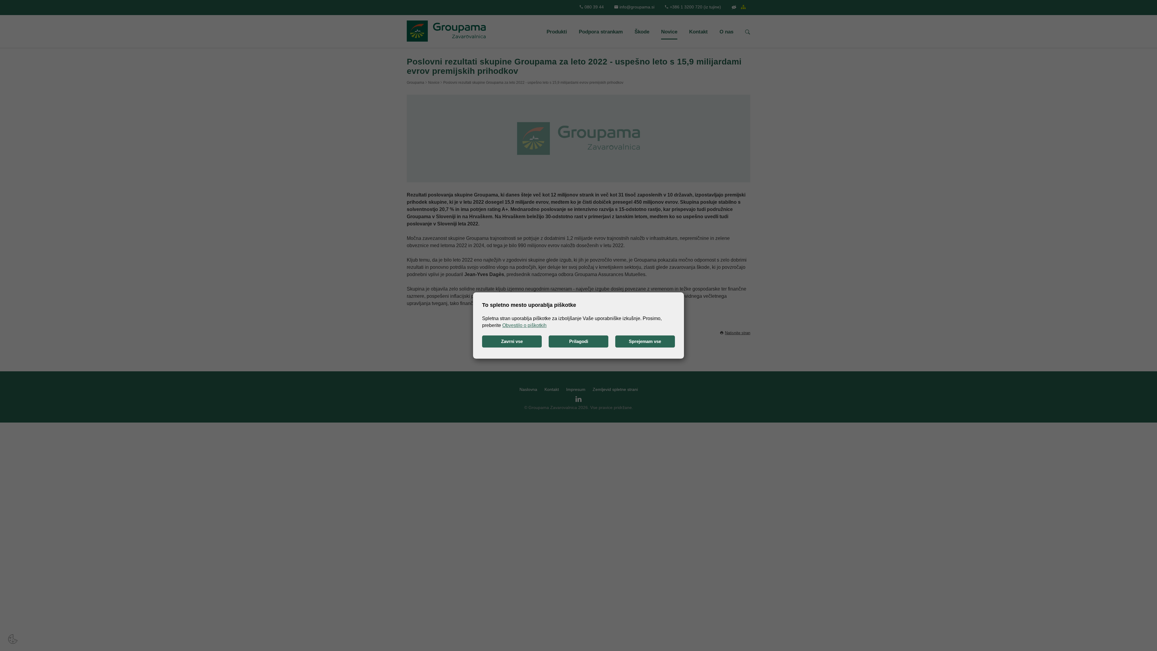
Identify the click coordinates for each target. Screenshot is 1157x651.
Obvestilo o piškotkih (524, 325)
